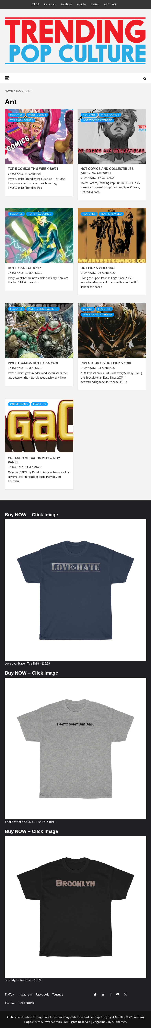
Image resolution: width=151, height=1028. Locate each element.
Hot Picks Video (111, 214)
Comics (87, 309)
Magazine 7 (100, 1022)
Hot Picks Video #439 (98, 268)
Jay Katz (17, 173)
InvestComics (37, 114)
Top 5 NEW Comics (21, 120)
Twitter (95, 4)
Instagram (50, 4)
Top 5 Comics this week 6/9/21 (33, 168)
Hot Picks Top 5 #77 (24, 268)
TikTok (36, 4)
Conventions (19, 404)
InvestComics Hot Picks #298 (106, 363)
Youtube (82, 4)
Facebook (66, 4)
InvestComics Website (97, 120)
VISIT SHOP (110, 4)
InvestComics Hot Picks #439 (33, 363)
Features (16, 114)
